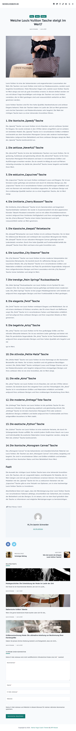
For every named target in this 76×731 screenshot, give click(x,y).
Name (9, 685)
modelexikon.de (10, 4)
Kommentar (11, 663)
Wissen (43, 16)
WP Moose (54, 728)
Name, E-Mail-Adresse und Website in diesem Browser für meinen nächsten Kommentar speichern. (35, 708)
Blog (31, 16)
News (37, 16)
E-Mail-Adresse (12, 692)
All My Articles (38, 529)
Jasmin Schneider (34, 29)
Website (9, 699)
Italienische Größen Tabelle (16, 609)
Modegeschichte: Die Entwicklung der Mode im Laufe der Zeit (30, 583)
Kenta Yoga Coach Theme (39, 728)
